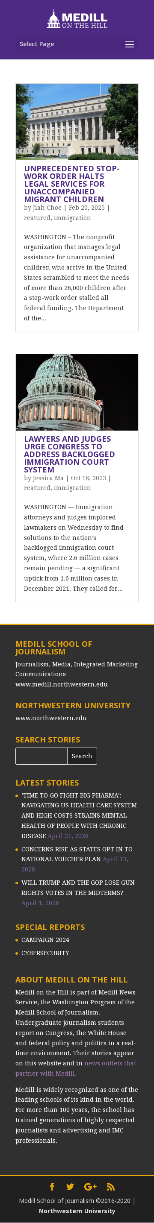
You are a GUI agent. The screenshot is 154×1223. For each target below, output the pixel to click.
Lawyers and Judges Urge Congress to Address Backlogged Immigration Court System (69, 454)
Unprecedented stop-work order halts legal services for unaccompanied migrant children (72, 183)
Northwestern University (77, 1211)
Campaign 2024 (45, 939)
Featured (37, 217)
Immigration (72, 217)
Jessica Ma (48, 478)
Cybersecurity (45, 953)
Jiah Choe (47, 207)
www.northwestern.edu (51, 718)
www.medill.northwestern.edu (61, 684)
